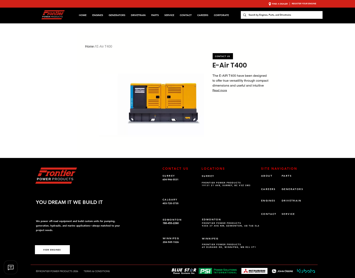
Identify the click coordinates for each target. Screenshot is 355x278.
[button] (222, 15)
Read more (219, 90)
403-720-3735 (171, 203)
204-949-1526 (171, 242)
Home (89, 46)
